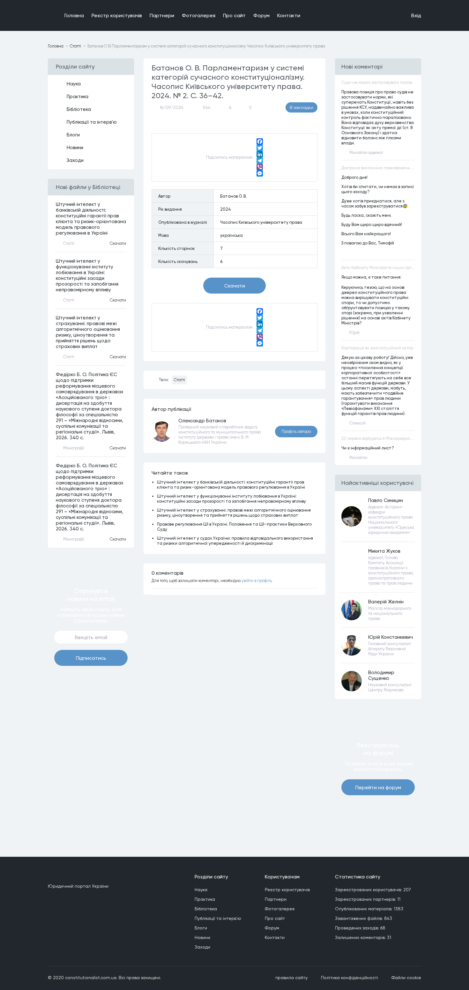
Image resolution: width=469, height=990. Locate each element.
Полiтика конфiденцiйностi (349, 977)
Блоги (73, 135)
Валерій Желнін (386, 602)
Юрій (354, 332)
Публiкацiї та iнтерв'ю (92, 122)
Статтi (75, 46)
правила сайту (291, 977)
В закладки (301, 107)
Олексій (357, 423)
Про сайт (234, 15)
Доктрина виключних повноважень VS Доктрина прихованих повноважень (378, 167)
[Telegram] (260, 160)
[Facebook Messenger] (260, 173)
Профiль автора (296, 431)
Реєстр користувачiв (117, 15)
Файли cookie (406, 977)
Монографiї (73, 448)
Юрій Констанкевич (390, 637)
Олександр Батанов (202, 421)
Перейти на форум (378, 787)
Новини (75, 147)
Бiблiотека (79, 109)
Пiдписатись (91, 658)
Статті (179, 379)
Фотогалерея (198, 15)
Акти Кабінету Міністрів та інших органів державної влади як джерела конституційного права (378, 267)
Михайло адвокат (366, 152)
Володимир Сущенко (381, 675)
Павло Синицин (385, 500)
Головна (74, 15)
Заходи (75, 160)
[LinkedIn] (260, 154)
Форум (261, 15)
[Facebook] (260, 141)
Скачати (118, 243)
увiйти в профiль (257, 580)
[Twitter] (260, 148)
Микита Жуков (384, 551)
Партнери (162, 15)
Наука (74, 84)
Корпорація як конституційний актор (377, 348)
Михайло (358, 457)
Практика (77, 96)
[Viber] (260, 167)
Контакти (288, 15)
